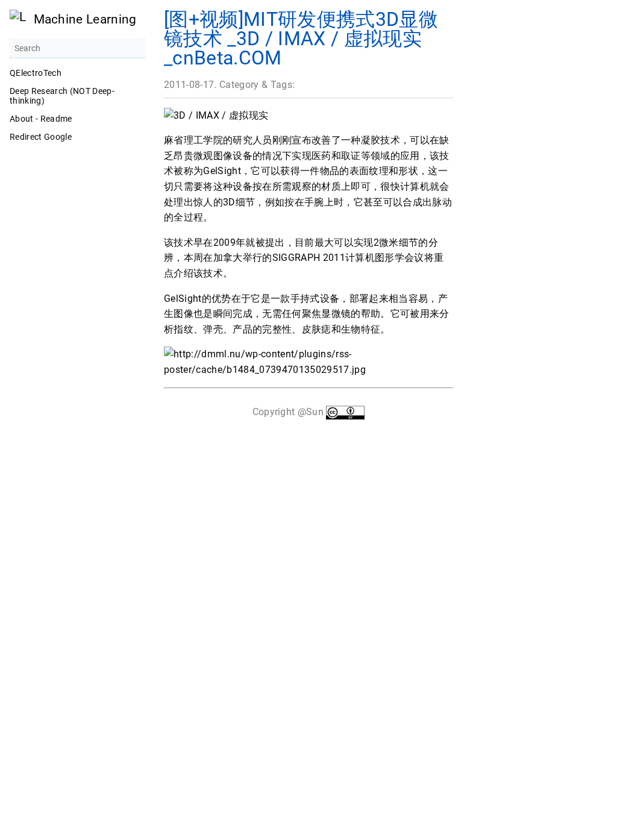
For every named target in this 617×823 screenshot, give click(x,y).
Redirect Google (41, 137)
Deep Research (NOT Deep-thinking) (62, 95)
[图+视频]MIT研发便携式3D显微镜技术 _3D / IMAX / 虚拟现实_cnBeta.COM (301, 38)
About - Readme (41, 119)
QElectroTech (35, 73)
